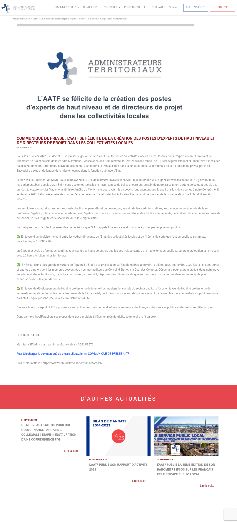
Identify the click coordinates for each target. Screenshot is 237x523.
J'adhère (223, 7)
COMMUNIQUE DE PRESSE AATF (108, 353)
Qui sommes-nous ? (64, 7)
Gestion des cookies (173, 518)
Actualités (110, 7)
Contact (174, 7)
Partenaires (158, 7)
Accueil (16, 19)
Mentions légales (194, 518)
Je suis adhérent (196, 7)
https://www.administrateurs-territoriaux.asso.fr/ (72, 363)
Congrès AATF (91, 7)
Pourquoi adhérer (135, 7)
